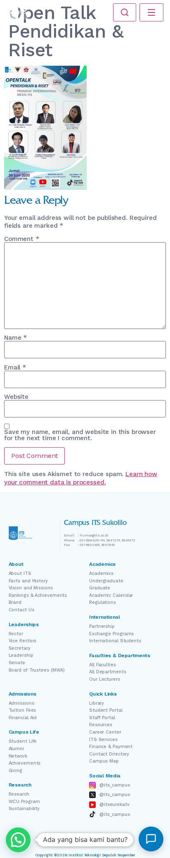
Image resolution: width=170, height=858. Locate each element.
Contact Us (21, 610)
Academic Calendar (111, 595)
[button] (18, 839)
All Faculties (102, 664)
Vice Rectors (23, 641)
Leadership (21, 655)
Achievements (25, 763)
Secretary (20, 648)
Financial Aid (23, 717)
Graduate (99, 588)
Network (18, 756)
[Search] (124, 12)
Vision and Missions (31, 588)
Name (15, 338)
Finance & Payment (110, 746)
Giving (15, 770)
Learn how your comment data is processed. (80, 478)
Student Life (23, 741)
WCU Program (24, 801)
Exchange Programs (111, 633)
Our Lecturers (104, 679)
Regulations (102, 602)
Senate (17, 662)
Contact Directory (109, 754)
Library (96, 703)
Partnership (102, 626)
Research (19, 794)
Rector (16, 633)
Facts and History (28, 581)
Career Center (105, 732)
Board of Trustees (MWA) (37, 670)
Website (16, 397)
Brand (15, 602)
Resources (100, 724)
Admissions (21, 703)
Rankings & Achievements (38, 595)
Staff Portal (102, 717)
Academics (101, 573)
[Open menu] (151, 12)
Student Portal (106, 710)
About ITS (20, 573)
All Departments (107, 671)
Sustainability (24, 808)
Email (15, 368)
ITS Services (103, 739)
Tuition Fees (22, 710)
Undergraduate (106, 581)
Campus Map (104, 761)
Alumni (16, 748)
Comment (21, 239)
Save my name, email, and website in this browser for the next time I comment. (80, 435)
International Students (115, 641)
